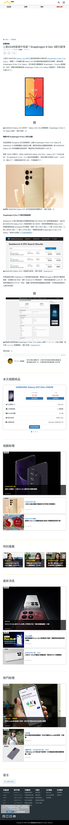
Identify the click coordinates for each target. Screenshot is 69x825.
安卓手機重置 (28, 800)
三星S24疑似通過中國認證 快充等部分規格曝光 (40, 504)
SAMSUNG (6, 792)
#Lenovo (8, 560)
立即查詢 (55, 398)
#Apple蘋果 (28, 636)
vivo (4, 800)
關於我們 (37, 792)
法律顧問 (59, 792)
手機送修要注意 (29, 795)
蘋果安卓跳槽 (28, 803)
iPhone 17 (16, 792)
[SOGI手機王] (9, 2)
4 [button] (37, 431)
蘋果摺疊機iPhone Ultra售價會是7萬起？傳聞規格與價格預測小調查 (45, 639)
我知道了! (10, 811)
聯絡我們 (37, 795)
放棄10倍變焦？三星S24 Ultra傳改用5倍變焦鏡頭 (21, 489)
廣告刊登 (48, 792)
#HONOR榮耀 (30, 560)
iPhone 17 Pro (18, 795)
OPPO (5, 797)
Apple (4, 795)
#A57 (62, 560)
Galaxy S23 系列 (23, 58)
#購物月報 (28, 750)
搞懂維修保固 (28, 792)
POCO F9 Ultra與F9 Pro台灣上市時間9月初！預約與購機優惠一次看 (27, 624)
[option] (34, 407)
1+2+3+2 (10, 345)
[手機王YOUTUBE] (7, 817)
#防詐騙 (27, 733)
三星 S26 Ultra (18, 797)
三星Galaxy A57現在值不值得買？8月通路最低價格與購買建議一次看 (44, 753)
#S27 (39, 653)
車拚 (42, 7)
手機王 (6, 39)
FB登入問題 (38, 803)
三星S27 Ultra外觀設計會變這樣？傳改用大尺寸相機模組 (43, 655)
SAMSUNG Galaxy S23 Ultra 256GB (34, 387)
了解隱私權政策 (20, 811)
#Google (7, 718)
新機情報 (6, 44)
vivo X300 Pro (18, 803)
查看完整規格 (34, 427)
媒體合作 (59, 795)
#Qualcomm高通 (30, 518)
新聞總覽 (13, 39)
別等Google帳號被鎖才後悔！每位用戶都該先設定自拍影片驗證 (25, 721)
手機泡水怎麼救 (29, 797)
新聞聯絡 (48, 797)
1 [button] (31, 431)
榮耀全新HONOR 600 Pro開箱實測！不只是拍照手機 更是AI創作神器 (34, 564)
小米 (4, 803)
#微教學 (14, 718)
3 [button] (35, 431)
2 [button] (33, 431)
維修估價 (59, 7)
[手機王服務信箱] (14, 817)
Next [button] (66, 407)
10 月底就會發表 (26, 233)
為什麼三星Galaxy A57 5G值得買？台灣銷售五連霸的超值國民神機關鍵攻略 (56, 564)
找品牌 (9, 7)
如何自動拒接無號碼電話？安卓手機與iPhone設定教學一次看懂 (44, 736)
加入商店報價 (50, 795)
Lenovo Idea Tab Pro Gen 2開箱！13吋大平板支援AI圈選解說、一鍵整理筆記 (13, 564)
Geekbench (48, 271)
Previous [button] (3, 407)
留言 (14, 53)
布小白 (16, 49)
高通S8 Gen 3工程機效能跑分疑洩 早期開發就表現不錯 (42, 521)
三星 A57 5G (17, 800)
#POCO (7, 621)
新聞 (25, 7)
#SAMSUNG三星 (10, 486)
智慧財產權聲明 (39, 800)
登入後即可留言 (9, 782)
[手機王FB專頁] (4, 817)
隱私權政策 (38, 797)
